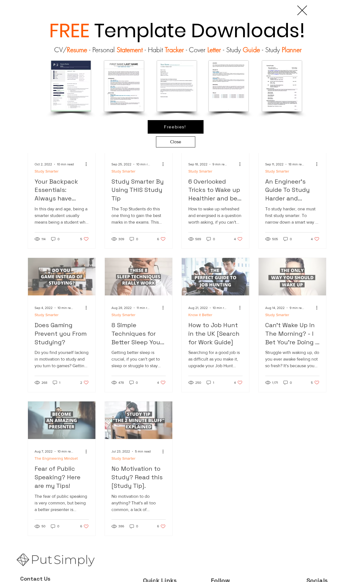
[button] (302, 10)
